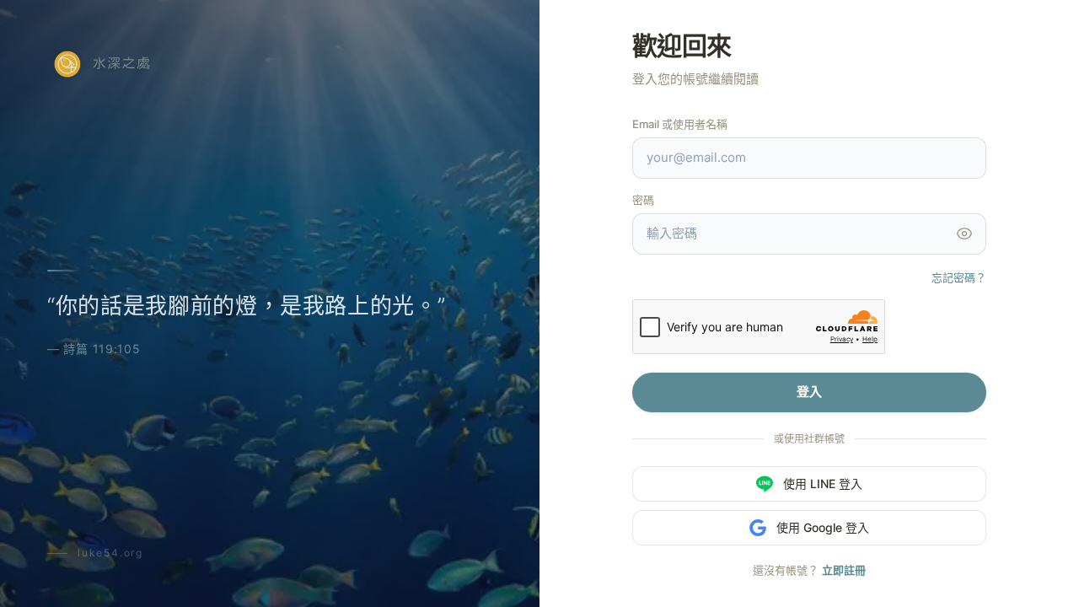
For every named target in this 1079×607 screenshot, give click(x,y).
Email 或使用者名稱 (679, 124)
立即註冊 (844, 570)
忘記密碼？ (958, 277)
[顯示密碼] (964, 233)
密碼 (643, 200)
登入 (809, 392)
